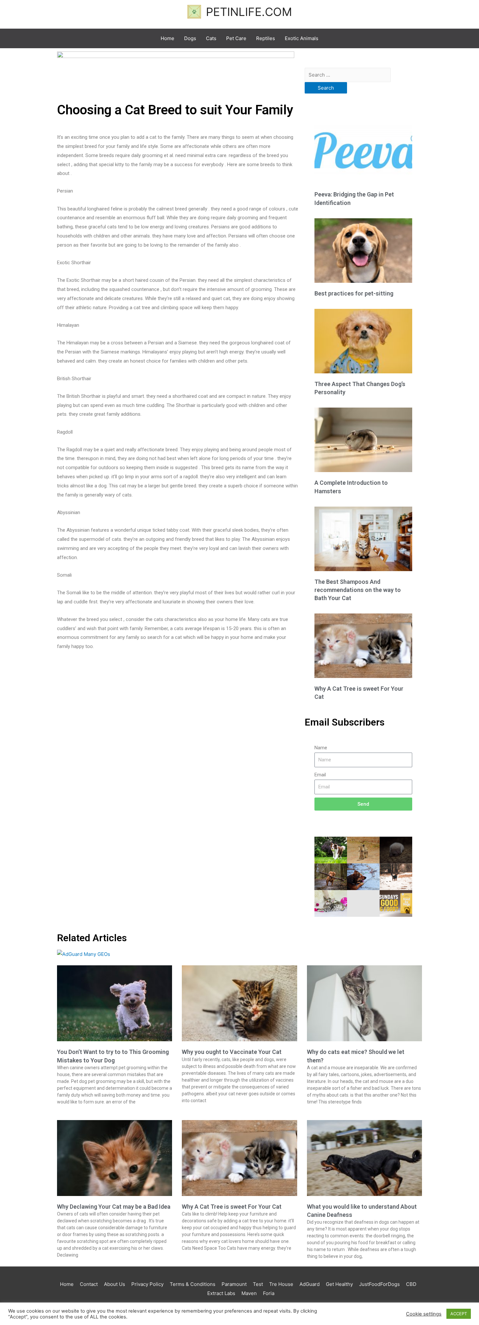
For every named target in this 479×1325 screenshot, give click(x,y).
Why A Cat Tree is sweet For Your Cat (232, 1206)
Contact (89, 1284)
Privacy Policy (147, 1284)
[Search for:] (348, 75)
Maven (249, 1293)
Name (320, 748)
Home (67, 1284)
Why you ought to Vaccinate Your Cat (232, 1051)
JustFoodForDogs (379, 1284)
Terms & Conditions (192, 1284)
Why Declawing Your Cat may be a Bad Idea (113, 1206)
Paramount (234, 1284)
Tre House (281, 1284)
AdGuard (309, 1284)
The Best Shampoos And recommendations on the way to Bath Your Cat (357, 589)
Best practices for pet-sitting (353, 293)
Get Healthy (339, 1284)
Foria (268, 1293)
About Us (114, 1284)
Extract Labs (221, 1293)
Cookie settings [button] (424, 1314)
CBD (411, 1284)
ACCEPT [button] (458, 1313)
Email (320, 775)
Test (258, 1284)
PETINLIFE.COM (249, 12)
